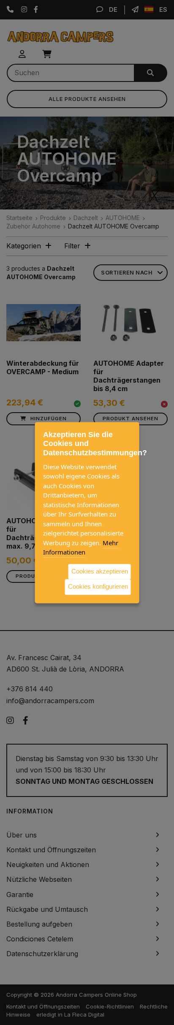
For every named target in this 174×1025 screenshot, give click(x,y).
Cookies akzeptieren (99, 571)
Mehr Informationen (80, 547)
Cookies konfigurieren (98, 586)
